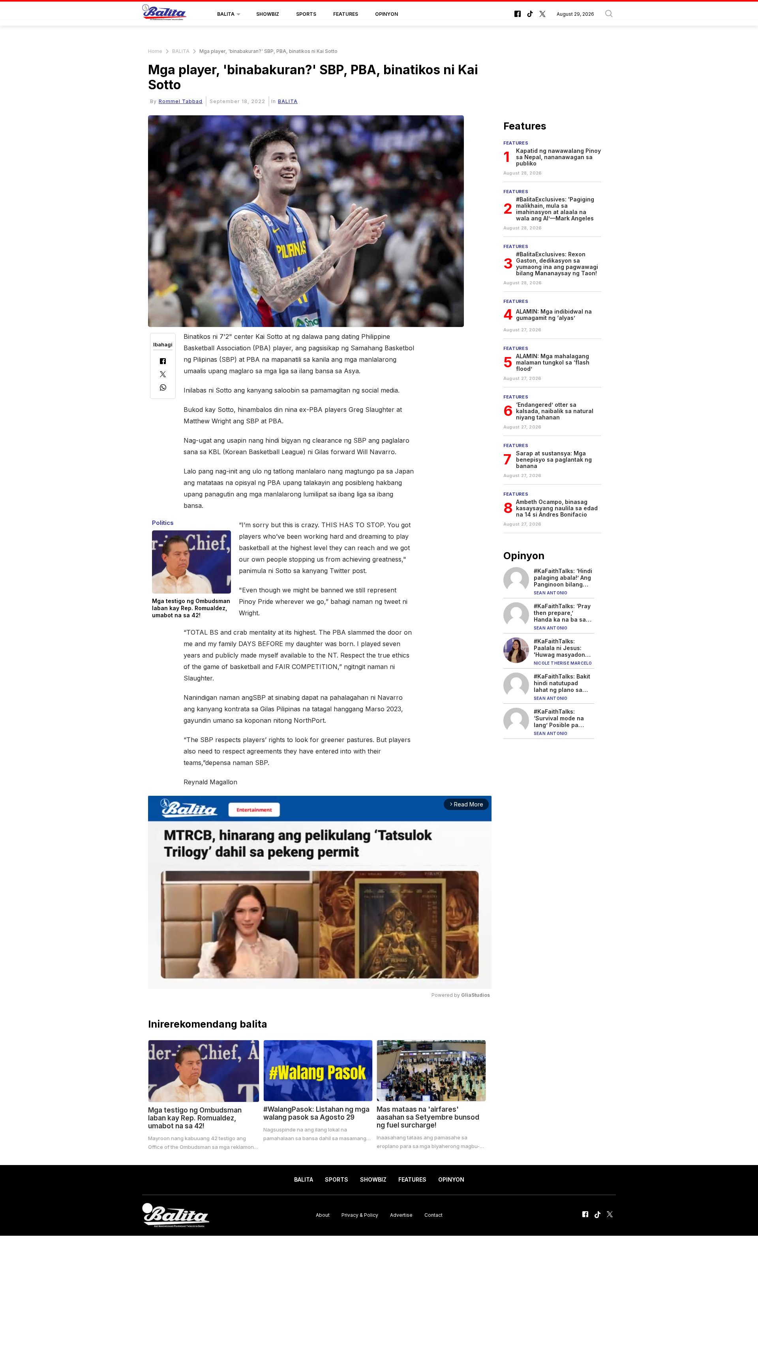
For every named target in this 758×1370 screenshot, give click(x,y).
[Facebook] (163, 362)
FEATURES (345, 14)
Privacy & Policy (359, 1215)
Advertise (401, 1215)
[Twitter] (163, 375)
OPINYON (386, 14)
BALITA (226, 14)
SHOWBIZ (267, 14)
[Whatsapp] (163, 388)
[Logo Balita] (164, 14)
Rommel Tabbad (181, 101)
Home (155, 51)
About (323, 1215)
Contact (433, 1215)
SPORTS (306, 14)
